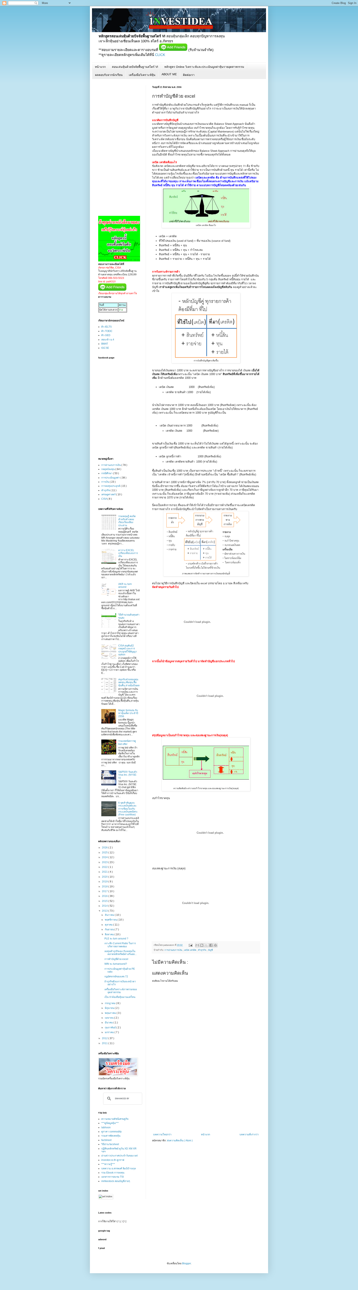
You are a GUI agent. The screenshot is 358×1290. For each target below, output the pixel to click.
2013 (105, 910)
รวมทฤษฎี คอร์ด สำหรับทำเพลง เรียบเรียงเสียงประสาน (127, 521)
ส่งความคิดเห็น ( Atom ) (180, 1140)
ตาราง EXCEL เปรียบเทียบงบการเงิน (128, 553)
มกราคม (110, 1032)
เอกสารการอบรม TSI (112, 1176)
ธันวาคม (110, 914)
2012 (105, 1038)
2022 (105, 867)
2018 (105, 886)
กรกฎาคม (110, 1003)
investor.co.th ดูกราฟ (112, 1160)
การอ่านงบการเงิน (173, 950)
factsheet (106, 1140)
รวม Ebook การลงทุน (112, 1172)
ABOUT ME (169, 74)
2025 (105, 852)
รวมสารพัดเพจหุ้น (110, 1135)
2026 (105, 847)
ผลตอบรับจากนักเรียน (109, 75)
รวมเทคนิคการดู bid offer (127, 742)
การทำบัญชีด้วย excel (116, 959)
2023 (105, 862)
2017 (105, 891)
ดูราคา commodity (111, 1131)
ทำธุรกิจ (202, 950)
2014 (105, 905)
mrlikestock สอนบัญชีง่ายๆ (115, 1181)
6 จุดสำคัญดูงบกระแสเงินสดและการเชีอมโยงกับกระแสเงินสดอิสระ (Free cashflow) (128, 808)
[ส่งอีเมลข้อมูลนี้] (197, 945)
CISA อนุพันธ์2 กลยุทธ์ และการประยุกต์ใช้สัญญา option (127, 650)
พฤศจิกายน (111, 919)
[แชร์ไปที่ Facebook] (211, 945)
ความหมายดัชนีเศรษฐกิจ (114, 1119)
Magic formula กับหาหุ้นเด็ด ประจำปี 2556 (128, 713)
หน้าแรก (100, 66)
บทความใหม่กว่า (162, 1134)
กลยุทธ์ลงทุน (108, 469)
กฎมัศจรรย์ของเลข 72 (116, 976)
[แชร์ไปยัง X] (206, 945)
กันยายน (110, 929)
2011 (105, 1043)
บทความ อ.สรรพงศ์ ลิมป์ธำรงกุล (118, 1168)
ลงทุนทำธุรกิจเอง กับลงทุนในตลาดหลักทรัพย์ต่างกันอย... (120, 953)
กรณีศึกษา (107, 473)
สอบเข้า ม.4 (107, 339)
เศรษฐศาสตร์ (108, 494)
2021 (105, 871)
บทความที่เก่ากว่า (249, 1134)
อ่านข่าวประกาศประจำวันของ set (119, 1155)
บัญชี (210, 950)
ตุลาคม (109, 924)
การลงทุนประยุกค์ (111, 486)
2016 (105, 896)
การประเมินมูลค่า (111, 477)
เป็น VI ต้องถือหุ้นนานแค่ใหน (119, 997)
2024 (105, 857)
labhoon (106, 1127)
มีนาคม (109, 1022)
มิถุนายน (110, 1008)
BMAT (104, 343)
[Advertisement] (206, 1102)
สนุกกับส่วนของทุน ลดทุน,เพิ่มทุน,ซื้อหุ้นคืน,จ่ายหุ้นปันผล (128, 682)
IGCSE (105, 347)
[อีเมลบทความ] (190, 945)
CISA (104, 498)
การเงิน (105, 481)
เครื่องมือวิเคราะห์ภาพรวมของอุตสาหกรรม (120, 991)
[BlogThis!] (202, 945)
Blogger (186, 1263)
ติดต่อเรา (189, 75)
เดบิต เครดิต (190, 950)
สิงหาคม (110, 934)
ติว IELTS (106, 326)
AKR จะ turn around (125, 585)
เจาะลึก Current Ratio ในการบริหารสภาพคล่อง (120, 945)
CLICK (160, 55)
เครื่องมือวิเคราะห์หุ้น (142, 75)
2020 (105, 876)
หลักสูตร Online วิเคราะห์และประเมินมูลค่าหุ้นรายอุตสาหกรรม (204, 66)
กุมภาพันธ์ (110, 1027)
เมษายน (109, 1017)
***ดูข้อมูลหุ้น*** (110, 1123)
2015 (105, 901)
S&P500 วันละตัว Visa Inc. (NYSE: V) (127, 774)
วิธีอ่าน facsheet (110, 1144)
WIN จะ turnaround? (115, 963)
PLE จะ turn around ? (116, 938)
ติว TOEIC (106, 331)
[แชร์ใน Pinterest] (215, 945)
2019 (105, 881)
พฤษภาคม (111, 1013)
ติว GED (105, 335)
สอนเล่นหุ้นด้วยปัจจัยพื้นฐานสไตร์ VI (135, 66)
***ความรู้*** (108, 1164)
